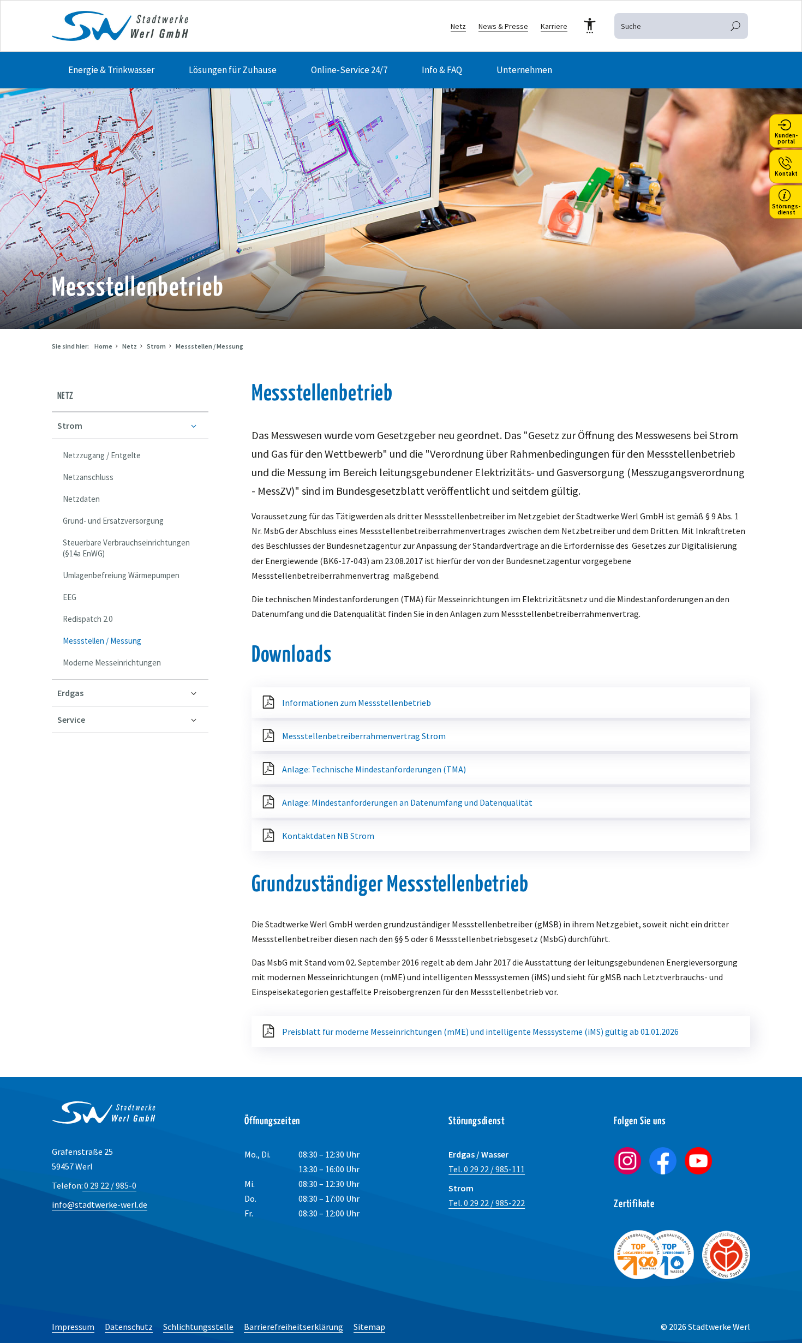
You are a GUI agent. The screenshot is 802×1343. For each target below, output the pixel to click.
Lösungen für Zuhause (233, 70)
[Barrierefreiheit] (590, 26)
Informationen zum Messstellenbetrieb (356, 702)
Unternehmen (524, 70)
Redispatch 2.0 (87, 619)
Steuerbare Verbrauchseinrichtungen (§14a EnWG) (126, 548)
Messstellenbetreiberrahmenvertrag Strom (364, 735)
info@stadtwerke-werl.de (99, 1204)
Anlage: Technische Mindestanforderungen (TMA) (374, 769)
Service (71, 719)
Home (103, 346)
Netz (458, 26)
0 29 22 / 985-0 (94, 1185)
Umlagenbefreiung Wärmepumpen (121, 575)
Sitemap (369, 1326)
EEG (69, 597)
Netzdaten (81, 499)
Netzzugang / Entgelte (102, 455)
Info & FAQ (442, 70)
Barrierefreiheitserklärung (293, 1326)
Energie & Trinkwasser (111, 70)
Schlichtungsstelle (198, 1326)
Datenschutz (129, 1326)
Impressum (73, 1326)
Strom (156, 346)
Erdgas (70, 692)
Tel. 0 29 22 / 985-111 (486, 1169)
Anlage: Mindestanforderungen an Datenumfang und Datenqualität (407, 802)
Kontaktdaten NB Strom (328, 835)
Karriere (554, 26)
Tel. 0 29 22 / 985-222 (486, 1202)
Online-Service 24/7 (349, 70)
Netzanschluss (88, 477)
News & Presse (503, 26)
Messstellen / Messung (209, 346)
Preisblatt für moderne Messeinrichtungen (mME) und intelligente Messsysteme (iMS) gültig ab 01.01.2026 (480, 1031)
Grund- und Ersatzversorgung (113, 520)
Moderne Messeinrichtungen (112, 662)
